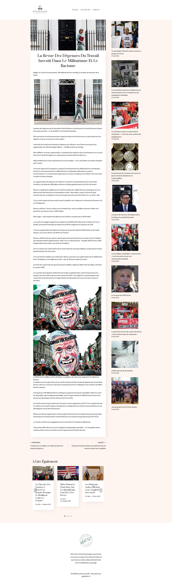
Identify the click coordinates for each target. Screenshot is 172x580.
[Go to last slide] (35, 490)
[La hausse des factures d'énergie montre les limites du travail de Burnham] (126, 198)
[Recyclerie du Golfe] (40, 10)
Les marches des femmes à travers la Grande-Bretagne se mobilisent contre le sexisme (43, 492)
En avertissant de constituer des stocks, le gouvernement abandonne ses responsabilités (126, 175)
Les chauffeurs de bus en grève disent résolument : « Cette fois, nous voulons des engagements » (126, 134)
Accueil (75, 10)
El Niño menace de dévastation (122, 371)
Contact (96, 10)
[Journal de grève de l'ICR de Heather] (126, 390)
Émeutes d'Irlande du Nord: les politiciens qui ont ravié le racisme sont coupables (89, 445)
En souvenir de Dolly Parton (121, 295)
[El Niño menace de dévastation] (126, 354)
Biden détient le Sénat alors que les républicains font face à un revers (67, 489)
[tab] (64, 516)
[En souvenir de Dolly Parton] (126, 278)
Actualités (85, 10)
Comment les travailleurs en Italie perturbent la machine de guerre (46, 445)
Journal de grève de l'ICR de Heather (124, 407)
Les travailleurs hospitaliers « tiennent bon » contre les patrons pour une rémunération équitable (126, 256)
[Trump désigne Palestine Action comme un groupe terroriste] (126, 34)
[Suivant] (101, 490)
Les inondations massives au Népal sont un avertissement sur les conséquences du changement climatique (126, 92)
